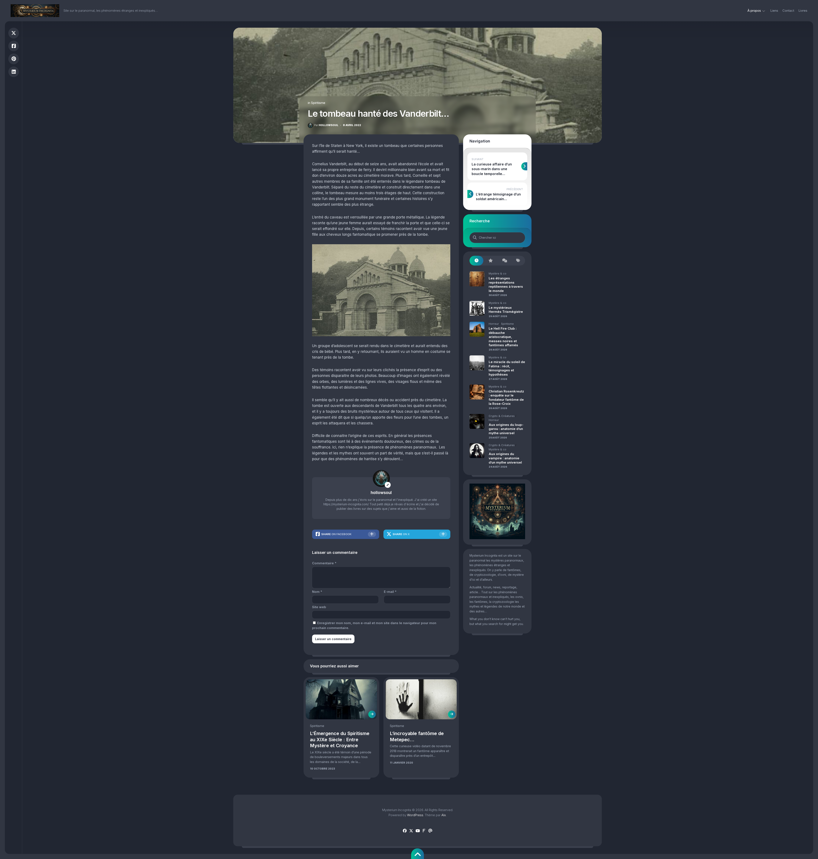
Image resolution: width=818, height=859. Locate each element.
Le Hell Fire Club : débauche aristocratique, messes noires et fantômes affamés (503, 336)
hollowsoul (326, 125)
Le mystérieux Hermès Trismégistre (506, 310)
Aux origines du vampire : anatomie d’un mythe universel (505, 458)
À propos (754, 11)
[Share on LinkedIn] (13, 71)
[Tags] (518, 261)
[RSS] (424, 831)
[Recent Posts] (476, 261)
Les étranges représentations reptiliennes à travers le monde (506, 284)
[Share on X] (13, 33)
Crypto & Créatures (502, 416)
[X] (411, 831)
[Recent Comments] (504, 261)
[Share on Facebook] (13, 46)
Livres (802, 11)
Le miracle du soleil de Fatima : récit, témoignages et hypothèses (507, 368)
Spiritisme (318, 103)
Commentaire (324, 563)
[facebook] (405, 831)
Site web (319, 607)
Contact (788, 11)
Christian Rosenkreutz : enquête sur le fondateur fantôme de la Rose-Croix (506, 397)
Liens (774, 11)
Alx (443, 815)
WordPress (415, 815)
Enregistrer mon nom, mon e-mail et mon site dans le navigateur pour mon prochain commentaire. (374, 625)
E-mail (390, 592)
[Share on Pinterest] (13, 58)
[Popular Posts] (490, 261)
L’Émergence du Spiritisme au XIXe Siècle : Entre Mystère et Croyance (339, 739)
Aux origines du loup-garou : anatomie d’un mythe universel (506, 429)
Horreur (494, 323)
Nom (317, 592)
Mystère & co (497, 273)
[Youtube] (417, 831)
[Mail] (430, 831)
